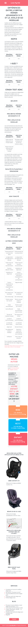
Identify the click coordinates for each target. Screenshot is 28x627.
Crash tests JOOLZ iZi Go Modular (12, 347)
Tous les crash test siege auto (13, 596)
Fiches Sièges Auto (10, 597)
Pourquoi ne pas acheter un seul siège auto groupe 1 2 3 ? (14, 605)
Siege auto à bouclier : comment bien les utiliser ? (14, 532)
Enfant (17, 439)
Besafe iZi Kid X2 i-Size (14, 511)
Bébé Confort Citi (14, 481)
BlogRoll (8, 614)
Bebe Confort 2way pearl (14, 568)
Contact (14, 619)
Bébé (17, 411)
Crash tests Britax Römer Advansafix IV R (14, 345)
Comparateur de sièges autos (13, 368)
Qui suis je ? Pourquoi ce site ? (13, 592)
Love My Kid (15, 3)
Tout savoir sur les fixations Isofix (14, 608)
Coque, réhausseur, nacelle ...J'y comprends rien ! (14, 610)
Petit (17, 425)
